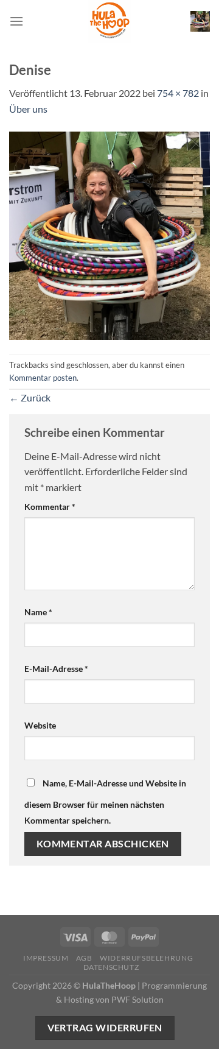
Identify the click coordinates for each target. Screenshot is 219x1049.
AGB (84, 957)
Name (38, 612)
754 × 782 (178, 93)
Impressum (46, 957)
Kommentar (49, 506)
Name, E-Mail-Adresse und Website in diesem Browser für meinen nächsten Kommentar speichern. (105, 801)
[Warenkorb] (200, 21)
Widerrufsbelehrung (146, 957)
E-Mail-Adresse (56, 668)
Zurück (29, 397)
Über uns (28, 109)
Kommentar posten (43, 378)
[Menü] (16, 21)
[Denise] (109, 234)
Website (40, 725)
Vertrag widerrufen (104, 1027)
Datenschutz (111, 967)
